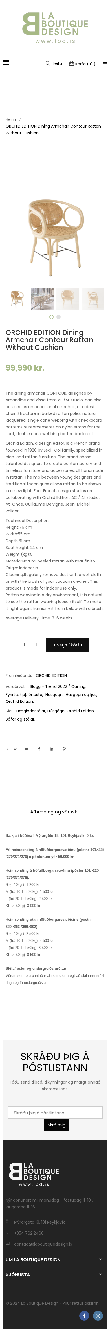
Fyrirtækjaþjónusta (24, 694)
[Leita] (105, 63)
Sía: (9, 711)
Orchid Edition (19, 701)
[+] (36, 646)
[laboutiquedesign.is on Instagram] (98, 1316)
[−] (11, 646)
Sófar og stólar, (20, 719)
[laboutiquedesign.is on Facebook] (84, 1316)
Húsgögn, (56, 711)
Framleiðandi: (19, 675)
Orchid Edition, (81, 711)
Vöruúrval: (15, 686)
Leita (57, 63)
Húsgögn (54, 694)
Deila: (11, 748)
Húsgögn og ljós (81, 694)
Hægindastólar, (31, 711)
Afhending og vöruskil (55, 812)
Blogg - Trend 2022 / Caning (57, 686)
